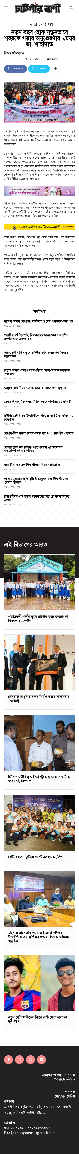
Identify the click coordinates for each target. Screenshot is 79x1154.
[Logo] (38, 8)
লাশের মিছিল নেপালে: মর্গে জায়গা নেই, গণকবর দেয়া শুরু (38, 321)
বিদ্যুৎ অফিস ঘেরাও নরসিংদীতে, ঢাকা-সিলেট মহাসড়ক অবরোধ (37, 372)
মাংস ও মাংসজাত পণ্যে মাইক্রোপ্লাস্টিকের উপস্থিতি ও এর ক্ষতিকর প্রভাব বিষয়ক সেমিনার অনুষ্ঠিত (39, 936)
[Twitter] (30, 1059)
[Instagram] (19, 1059)
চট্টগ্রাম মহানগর (52, 59)
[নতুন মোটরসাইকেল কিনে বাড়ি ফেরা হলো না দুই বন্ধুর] (39, 983)
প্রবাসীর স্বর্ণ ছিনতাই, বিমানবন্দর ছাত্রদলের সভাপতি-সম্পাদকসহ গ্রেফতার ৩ (36, 337)
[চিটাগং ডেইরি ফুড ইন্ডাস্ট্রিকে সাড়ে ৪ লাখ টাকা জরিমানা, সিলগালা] (39, 743)
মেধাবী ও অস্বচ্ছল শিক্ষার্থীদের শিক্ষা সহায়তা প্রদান (34, 465)
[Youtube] (41, 1059)
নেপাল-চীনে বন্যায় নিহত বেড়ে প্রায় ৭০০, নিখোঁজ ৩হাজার (38, 433)
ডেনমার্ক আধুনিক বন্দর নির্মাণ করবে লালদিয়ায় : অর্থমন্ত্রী (37, 402)
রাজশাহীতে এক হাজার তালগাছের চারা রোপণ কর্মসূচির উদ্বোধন (36, 498)
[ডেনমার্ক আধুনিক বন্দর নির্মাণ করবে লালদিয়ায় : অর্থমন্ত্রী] (39, 662)
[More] (55, 69)
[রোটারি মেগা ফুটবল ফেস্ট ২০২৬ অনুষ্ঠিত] (39, 823)
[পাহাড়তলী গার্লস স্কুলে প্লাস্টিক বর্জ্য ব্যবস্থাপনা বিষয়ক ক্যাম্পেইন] (39, 582)
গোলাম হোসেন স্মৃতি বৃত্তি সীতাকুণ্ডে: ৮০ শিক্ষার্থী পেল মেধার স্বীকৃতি (36, 481)
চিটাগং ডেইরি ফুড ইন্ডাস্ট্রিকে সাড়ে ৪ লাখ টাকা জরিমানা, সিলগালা (38, 418)
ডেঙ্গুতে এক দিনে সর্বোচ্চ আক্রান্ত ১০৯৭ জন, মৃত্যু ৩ (35, 388)
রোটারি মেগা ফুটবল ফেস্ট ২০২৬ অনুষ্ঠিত (35, 856)
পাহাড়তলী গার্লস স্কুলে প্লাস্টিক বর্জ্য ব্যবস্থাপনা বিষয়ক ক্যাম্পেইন (36, 354)
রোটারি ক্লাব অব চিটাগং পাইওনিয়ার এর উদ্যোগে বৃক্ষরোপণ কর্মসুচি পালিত (33, 449)
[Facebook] (8, 1059)
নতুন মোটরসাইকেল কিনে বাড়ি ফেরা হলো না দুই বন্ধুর (37, 1019)
